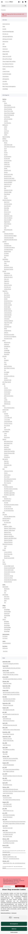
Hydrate (6, 121)
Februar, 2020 (6, 756)
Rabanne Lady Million (9, 536)
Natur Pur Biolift (7, 219)
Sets (5, 592)
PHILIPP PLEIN (6, 520)
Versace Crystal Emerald (9, 568)
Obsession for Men (8, 190)
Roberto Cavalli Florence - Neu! (10, 856)
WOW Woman (7, 403)
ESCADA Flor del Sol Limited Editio (10, 758)
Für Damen (5, 636)
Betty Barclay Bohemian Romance (10, 789)
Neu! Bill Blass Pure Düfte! (8, 842)
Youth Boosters (7, 123)
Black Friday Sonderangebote (9, 86)
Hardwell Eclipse (6, 847)
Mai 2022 (5, 696)
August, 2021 (6, 707)
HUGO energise (7, 316)
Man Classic (6, 445)
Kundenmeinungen (7, 73)
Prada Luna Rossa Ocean (8, 66)
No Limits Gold (7, 522)
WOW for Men (7, 401)
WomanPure (7, 457)
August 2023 (5, 666)
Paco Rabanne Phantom (8, 63)
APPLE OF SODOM (8, 119)
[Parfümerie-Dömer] (9, 1)
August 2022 (5, 690)
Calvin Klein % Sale (8, 144)
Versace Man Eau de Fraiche (10, 579)
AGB (3, 44)
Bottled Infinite (7, 303)
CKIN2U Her (6, 162)
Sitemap (4, 46)
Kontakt (4, 29)
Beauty (5, 142)
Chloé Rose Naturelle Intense (10, 239)
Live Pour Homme (8, 423)
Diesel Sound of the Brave (8, 720)
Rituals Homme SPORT (9, 558)
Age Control (6, 202)
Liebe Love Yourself (7, 56)
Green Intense (7, 475)
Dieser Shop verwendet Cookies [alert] (14, 890)
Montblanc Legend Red (9, 494)
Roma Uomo (7, 437)
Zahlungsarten (6, 79)
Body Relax (6, 208)
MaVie (5, 328)
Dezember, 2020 (6, 732)
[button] (19, 2)
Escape (5, 168)
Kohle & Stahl (5, 409)
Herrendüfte (5, 594)
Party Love (6, 283)
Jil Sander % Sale (7, 380)
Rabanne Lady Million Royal (10, 538)
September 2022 (6, 685)
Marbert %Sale (7, 449)
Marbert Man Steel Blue (9, 451)
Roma (5, 435)
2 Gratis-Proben (6, 71)
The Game (6, 255)
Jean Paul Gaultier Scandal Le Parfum (11, 692)
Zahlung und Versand (7, 39)
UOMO (5, 134)
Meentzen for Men (8, 215)
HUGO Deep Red (7, 314)
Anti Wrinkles (7, 117)
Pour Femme (7, 425)
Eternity (6, 172)
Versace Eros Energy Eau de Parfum (11, 663)
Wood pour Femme (8, 267)
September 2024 (6, 661)
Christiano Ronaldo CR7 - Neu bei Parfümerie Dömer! (12, 867)
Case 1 (5, 546)
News (4, 26)
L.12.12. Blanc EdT (8, 417)
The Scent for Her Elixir (9, 334)
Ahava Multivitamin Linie (9, 107)
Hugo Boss (5, 291)
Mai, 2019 (5, 778)
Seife (5, 617)
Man (5, 188)
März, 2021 (5, 727)
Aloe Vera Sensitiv (8, 204)
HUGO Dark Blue (7, 312)
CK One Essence (7, 156)
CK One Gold (7, 158)
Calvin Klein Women (7, 806)
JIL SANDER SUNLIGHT (8, 834)
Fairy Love (6, 279)
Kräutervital (6, 214)
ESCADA (4, 271)
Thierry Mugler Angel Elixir (8, 672)
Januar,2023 (5, 677)
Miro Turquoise (7, 482)
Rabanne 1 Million (8, 526)
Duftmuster (5, 648)
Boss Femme (7, 295)
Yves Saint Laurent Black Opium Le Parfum (12, 679)
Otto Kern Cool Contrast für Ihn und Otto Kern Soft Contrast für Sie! (14, 851)
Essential (6, 413)
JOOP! (4, 384)
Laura (5, 433)
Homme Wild (7, 393)
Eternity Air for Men (8, 174)
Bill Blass (4, 138)
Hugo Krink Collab (8, 322)
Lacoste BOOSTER (8, 421)
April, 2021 (5, 723)
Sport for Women (8, 366)
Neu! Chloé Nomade (7, 836)
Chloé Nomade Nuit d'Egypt (10, 235)
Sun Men (6, 374)
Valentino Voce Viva (7, 738)
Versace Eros (7, 573)
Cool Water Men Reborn (9, 247)
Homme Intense (7, 390)
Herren (4, 619)
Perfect (5, 467)
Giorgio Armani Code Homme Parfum (11, 694)
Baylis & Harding (6, 136)
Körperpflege (7, 352)
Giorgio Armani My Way (8, 740)
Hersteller (5, 81)
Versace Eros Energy (8, 575)
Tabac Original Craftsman (8, 771)
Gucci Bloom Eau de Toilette (9, 698)
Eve (5, 358)
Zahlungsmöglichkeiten (8, 36)
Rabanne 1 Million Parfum (10, 528)
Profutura (6, 455)
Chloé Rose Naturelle (8, 237)
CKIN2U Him (7, 164)
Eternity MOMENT (8, 182)
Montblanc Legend (8, 490)
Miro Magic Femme (8, 480)
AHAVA (4, 101)
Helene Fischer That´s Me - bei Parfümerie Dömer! (14, 863)
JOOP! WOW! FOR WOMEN (9, 815)
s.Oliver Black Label (7, 804)
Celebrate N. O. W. (8, 275)
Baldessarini (5, 125)
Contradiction (7, 166)
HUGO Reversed (7, 326)
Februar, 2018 (6, 839)
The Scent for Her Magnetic (10, 336)
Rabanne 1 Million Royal (9, 530)
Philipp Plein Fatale (7, 683)
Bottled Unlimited (8, 310)
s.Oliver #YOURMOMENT (8, 764)
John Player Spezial (7, 382)
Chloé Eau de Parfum (8, 233)
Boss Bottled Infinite (7, 784)
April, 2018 (5, 826)
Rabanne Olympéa (8, 540)
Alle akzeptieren (14, 923)
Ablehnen (14, 928)
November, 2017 (6, 854)
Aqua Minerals (7, 206)
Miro (4, 469)
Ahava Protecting (8, 109)
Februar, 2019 (6, 787)
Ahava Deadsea (7, 105)
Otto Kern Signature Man (9, 516)
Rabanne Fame (7, 532)
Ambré (5, 126)
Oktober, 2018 (6, 795)
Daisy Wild (6, 463)
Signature (6, 132)
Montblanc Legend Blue (9, 492)
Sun (5, 370)
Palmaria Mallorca (6, 518)
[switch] (10, 917)
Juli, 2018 (5, 808)
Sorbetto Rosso (7, 289)
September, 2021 (7, 703)
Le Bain (5, 399)
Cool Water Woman (8, 249)
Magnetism (6, 281)
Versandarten (6, 76)
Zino (5, 257)
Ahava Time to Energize (9, 113)
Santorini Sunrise (8, 285)
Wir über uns (5, 34)
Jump (5, 397)
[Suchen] (25, 5)
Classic (5, 128)
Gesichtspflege (7, 611)
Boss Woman (7, 297)
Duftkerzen (6, 344)
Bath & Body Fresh (8, 443)
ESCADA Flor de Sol (8, 277)
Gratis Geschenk (6, 24)
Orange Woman (7, 330)
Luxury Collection (8, 552)
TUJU (5, 227)
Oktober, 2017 (6, 861)
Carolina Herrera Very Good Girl (10, 725)
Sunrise (5, 378)
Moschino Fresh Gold (7, 828)
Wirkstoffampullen (8, 229)
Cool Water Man (7, 245)
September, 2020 (7, 736)
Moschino (5, 496)
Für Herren (5, 638)
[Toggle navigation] (2, 1)
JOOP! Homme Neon (8, 395)
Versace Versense (8, 581)
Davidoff (4, 241)
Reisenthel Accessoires (7, 544)
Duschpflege (7, 609)
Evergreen (6, 360)
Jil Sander (5, 356)
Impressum (5, 49)
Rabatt (4, 69)
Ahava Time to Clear (8, 111)
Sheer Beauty (7, 194)
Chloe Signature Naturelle (8, 709)
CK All (5, 148)
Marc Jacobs (5, 459)
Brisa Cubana (7, 273)
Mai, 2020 (5, 743)
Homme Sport (7, 391)
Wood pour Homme (8, 269)
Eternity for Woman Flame (10, 180)
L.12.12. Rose (7, 419)
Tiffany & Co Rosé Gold (8, 705)
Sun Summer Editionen (9, 376)
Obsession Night (7, 192)
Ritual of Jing (7, 556)
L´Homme (6, 415)
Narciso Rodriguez (7, 500)
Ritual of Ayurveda (8, 554)
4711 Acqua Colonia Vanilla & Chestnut (11, 799)
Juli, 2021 (5, 712)
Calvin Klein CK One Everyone (9, 760)
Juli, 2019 (5, 767)
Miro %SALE (6, 477)
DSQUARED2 (5, 259)
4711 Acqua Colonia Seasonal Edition (11, 769)
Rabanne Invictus (8, 534)
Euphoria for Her (7, 184)
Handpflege (5, 88)
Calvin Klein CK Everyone (9, 146)
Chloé (4, 231)
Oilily (4, 512)
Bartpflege (6, 621)
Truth (5, 196)
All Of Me (6, 502)
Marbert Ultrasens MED (9, 453)
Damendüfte (5, 586)
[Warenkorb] (25, 2)
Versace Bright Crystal (9, 566)
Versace (4, 564)
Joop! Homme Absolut (8, 793)
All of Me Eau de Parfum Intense (11, 504)
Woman (6, 198)
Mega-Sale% (5, 54)
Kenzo (4, 405)
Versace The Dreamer (7, 817)
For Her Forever (7, 506)
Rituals (4, 550)
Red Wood (6, 265)
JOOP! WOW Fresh (7, 718)
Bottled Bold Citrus (8, 301)
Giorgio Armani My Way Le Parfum (10, 674)
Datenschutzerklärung (8, 880)
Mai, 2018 (5, 819)
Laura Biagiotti (6, 431)
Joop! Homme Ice (7, 745)
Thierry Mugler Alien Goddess (9, 61)
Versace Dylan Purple (8, 569)
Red (5, 427)
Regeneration (7, 221)
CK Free (5, 152)
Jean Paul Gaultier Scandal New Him (11, 714)
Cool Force (6, 130)
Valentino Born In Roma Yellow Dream (11, 729)
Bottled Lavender (8, 304)
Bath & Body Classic (8, 441)
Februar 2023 (6, 670)
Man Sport (6, 447)
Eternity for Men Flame (9, 178)
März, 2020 (5, 752)
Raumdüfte (6, 354)
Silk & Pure (6, 225)
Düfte (5, 590)
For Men (6, 348)
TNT (3, 560)
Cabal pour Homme (8, 471)
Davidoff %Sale (7, 251)
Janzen (4, 340)
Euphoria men (7, 186)
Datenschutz (5, 41)
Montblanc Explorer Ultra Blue (10, 488)
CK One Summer (7, 160)
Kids (5, 548)
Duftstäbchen (7, 346)
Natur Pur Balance (8, 217)
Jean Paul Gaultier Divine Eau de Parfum (11, 668)
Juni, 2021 (5, 716)
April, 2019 (5, 782)
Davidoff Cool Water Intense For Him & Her (12, 775)
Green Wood (7, 261)
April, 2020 (5, 747)
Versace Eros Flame (8, 577)
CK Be (5, 150)
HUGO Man (6, 324)
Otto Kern (5, 514)
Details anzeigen (14, 932)
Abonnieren (20, 886)
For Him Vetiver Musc (9, 510)
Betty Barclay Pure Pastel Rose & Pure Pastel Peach (14, 821)
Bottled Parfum (7, 308)
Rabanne (4, 524)
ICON (5, 263)
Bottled (5, 299)
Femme (5, 473)
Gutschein (5, 651)
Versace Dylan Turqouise (9, 571)
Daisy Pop (6, 461)
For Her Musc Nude (8, 508)
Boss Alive (6, 293)
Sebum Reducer (7, 223)
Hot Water (6, 253)
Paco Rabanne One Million (9, 749)
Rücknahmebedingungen (8, 31)
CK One (5, 154)
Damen (4, 607)
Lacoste (4, 411)
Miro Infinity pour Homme (10, 479)
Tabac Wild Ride (6, 687)
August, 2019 (6, 762)
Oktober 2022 (6, 681)
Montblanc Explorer (8, 486)
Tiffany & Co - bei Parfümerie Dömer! (11, 858)
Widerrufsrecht (6, 51)
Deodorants (6, 588)
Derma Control (7, 212)
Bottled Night (7, 306)
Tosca (4, 562)
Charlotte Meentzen (7, 200)
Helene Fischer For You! (8, 810)
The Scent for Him (8, 338)
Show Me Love (7, 287)
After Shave (6, 596)
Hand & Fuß (6, 613)
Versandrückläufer (7, 643)
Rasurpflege (6, 631)
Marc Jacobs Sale (7, 465)
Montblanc (5, 484)
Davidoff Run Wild (7, 780)
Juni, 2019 (5, 773)
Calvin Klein (5, 140)
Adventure (6, 243)
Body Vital (6, 210)
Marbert (4, 439)
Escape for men (7, 170)
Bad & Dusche (7, 342)
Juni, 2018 (5, 813)
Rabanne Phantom (8, 542)
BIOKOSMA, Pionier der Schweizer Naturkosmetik (14, 791)
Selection (6, 332)
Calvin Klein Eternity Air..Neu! (9, 832)
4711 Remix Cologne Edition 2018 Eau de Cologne (14, 823)
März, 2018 (5, 830)
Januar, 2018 (5, 845)
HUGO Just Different (8, 320)
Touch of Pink (7, 429)
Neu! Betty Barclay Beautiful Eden (10, 840)
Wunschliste (5, 83)
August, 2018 (6, 802)
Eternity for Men (7, 176)
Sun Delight (6, 372)
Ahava (5, 103)
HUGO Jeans (6, 318)
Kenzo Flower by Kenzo (9, 407)
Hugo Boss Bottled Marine (9, 700)
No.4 (5, 362)
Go (4, 386)
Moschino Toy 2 (7, 498)
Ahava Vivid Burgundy (9, 115)
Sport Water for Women (9, 368)
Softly (5, 364)
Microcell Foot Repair (7, 59)
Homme (6, 388)
